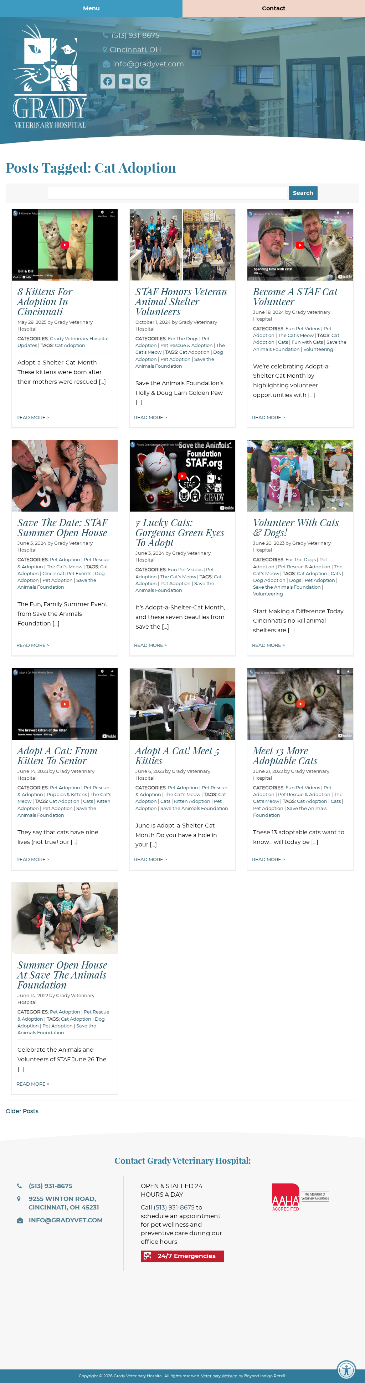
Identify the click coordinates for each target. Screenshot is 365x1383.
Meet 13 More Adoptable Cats (285, 755)
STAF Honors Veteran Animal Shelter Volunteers (181, 301)
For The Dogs (183, 339)
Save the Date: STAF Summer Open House (62, 527)
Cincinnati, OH (134, 50)
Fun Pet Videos (303, 329)
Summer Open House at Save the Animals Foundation (62, 974)
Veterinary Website (219, 1376)
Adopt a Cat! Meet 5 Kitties (177, 755)
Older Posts (22, 1111)
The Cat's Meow (296, 335)
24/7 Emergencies (187, 1256)
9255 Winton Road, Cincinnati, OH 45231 (63, 1203)
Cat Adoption (70, 345)
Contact (274, 8)
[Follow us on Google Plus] (144, 81)
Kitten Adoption (192, 801)
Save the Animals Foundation (287, 587)
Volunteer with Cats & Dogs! (296, 527)
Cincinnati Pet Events (66, 574)
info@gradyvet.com (147, 64)
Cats (283, 342)
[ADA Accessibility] (346, 1370)
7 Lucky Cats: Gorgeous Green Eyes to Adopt (180, 532)
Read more (31, 418)
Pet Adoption (175, 359)
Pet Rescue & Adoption (186, 345)
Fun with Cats (307, 342)
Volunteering (318, 349)
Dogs (295, 580)
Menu (91, 8)
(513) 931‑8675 (134, 35)
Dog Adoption (269, 580)
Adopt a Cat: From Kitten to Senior (57, 755)
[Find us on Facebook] (109, 81)
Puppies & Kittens (67, 795)
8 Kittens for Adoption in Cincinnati (44, 301)
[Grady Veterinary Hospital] (50, 74)
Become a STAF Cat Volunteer (295, 296)
